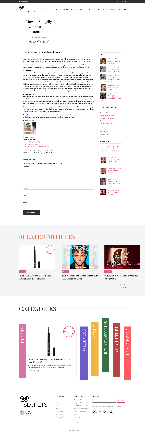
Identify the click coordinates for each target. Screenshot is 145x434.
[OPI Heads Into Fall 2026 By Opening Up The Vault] (122, 257)
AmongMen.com (105, 132)
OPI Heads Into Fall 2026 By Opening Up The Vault (114, 192)
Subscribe (121, 401)
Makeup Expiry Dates (31, 144)
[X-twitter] (100, 412)
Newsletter (103, 129)
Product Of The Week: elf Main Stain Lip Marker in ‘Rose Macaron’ (114, 149)
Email (25, 195)
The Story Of (111, 9)
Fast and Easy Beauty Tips (33, 142)
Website (25, 202)
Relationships (84, 9)
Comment (27, 166)
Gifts (101, 126)
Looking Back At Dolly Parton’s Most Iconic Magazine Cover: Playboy (114, 171)
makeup (47, 65)
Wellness (74, 9)
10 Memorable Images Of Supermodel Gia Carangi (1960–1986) (114, 69)
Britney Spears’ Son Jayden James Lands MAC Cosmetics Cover (114, 87)
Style (56, 9)
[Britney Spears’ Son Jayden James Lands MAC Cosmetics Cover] (80, 257)
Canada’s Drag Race (106, 124)
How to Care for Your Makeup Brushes (37, 146)
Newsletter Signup (23, 1)
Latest (42, 9)
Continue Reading (33, 371)
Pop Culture (64, 9)
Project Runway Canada (107, 121)
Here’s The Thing (98, 9)
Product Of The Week (106, 118)
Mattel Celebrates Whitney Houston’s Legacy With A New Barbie (114, 181)
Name (25, 188)
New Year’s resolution (35, 59)
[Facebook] (94, 412)
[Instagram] (105, 412)
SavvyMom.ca (104, 134)
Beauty (49, 9)
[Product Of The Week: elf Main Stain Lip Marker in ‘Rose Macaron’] (37, 257)
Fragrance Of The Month (107, 116)
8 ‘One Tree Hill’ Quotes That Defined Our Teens (114, 61)
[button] (30, 41)
